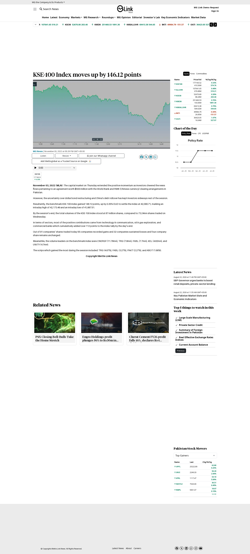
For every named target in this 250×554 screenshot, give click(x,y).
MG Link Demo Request (206, 7)
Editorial (137, 17)
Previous (180, 350)
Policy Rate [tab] (186, 133)
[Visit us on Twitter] (182, 548)
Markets (75, 17)
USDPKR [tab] (205, 133)
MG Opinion (124, 17)
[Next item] (215, 25)
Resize (65, 155)
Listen (43, 155)
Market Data (198, 17)
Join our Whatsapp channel (103, 155)
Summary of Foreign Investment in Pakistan (189, 331)
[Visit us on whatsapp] (191, 548)
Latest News (118, 548)
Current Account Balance (193, 344)
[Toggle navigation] (35, 9)
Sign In (215, 11)
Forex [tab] (192, 73)
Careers (137, 548)
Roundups (108, 17)
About (129, 548)
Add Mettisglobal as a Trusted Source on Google (64, 161)
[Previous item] (211, 25)
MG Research (91, 17)
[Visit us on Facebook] (177, 548)
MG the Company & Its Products (47, 2)
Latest (53, 17)
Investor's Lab (152, 17)
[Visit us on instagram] (196, 548)
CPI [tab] (199, 133)
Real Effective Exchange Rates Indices (194, 338)
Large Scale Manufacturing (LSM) (192, 319)
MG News (38, 151)
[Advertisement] (125, 47)
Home (45, 17)
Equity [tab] (186, 73)
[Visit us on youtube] (201, 548)
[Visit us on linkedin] (186, 548)
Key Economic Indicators (175, 17)
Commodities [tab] (201, 73)
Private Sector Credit (190, 325)
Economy (64, 17)
